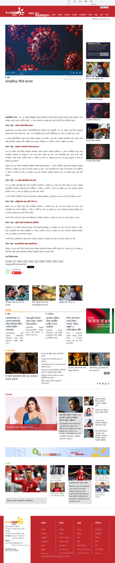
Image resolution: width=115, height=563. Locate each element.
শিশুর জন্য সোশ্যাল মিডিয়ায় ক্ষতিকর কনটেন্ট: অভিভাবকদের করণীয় (53, 371)
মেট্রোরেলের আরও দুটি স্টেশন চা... (26, 201)
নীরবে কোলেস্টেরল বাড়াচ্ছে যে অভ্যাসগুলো (51, 382)
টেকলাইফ (62, 545)
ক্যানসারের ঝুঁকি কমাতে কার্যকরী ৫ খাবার (52, 355)
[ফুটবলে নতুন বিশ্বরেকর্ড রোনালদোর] (26, 478)
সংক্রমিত (9, 261)
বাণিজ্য (74, 15)
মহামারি (42, 261)
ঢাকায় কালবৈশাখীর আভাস (24, 125)
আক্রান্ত (31, 261)
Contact (98, 553)
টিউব (97, 541)
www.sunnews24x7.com (21, 545)
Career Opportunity (66, 553)
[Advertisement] (44, 100)
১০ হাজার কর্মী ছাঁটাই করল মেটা (25, 180)
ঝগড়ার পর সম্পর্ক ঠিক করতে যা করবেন (51, 360)
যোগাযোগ (98, 530)
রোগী (25, 261)
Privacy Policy (64, 549)
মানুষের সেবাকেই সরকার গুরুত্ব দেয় (27, 146)
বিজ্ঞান (43, 549)
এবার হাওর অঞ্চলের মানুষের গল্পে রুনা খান (101, 422)
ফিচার (79, 533)
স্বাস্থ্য (95, 15)
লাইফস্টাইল (11, 350)
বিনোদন (9, 394)
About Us (44, 553)
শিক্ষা (90, 15)
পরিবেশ (97, 537)
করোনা (19, 261)
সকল (107, 15)
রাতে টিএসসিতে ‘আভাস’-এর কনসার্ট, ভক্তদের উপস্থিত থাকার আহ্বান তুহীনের (101, 435)
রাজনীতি (44, 537)
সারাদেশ (67, 15)
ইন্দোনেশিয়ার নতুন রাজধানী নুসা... (26, 243)
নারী (78, 541)
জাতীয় (60, 15)
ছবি (96, 545)
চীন (14, 261)
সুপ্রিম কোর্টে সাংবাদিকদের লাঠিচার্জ (27, 222)
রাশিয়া (55, 261)
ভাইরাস (48, 261)
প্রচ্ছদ (53, 15)
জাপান (61, 261)
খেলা (101, 15)
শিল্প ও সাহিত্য (64, 537)
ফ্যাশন (79, 530)
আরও (106, 373)
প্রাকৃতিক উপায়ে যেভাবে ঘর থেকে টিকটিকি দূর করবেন (52, 376)
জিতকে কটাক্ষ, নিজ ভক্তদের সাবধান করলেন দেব (101, 402)
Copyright (45, 556)
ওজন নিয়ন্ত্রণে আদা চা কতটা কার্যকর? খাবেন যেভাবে (53, 365)
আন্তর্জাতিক (82, 15)
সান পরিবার (99, 549)
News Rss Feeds (83, 553)
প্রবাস (43, 545)
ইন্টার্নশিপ (98, 533)
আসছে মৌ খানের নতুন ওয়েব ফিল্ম (101, 411)
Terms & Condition (83, 549)
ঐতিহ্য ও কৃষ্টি (63, 541)
